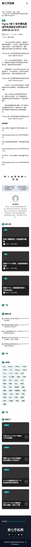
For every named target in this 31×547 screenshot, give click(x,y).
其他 (4, 20)
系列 (23, 394)
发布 (16, 380)
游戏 (18, 394)
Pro (11, 370)
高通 (23, 401)
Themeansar (15, 544)
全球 (24, 377)
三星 (17, 373)
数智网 (17, 387)
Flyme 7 (5, 37)
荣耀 (22, 397)
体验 (19, 377)
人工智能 (12, 377)
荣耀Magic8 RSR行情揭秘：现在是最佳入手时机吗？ (12, 325)
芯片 (11, 397)
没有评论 (20, 34)
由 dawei (7, 34)
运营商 (11, 401)
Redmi (25, 370)
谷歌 (5, 401)
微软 (11, 383)
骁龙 (18, 401)
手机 (5, 387)
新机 (23, 387)
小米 (22, 380)
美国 (5, 397)
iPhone (18, 366)
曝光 (24, 390)
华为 (11, 380)
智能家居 (17, 390)
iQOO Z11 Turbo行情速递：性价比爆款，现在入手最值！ (12, 338)
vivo (5, 373)
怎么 (16, 383)
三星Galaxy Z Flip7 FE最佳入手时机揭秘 (13, 319)
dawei (16, 204)
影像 (5, 383)
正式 (12, 394)
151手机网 (17, 521)
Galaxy (11, 366)
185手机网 (23, 521)
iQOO (24, 366)
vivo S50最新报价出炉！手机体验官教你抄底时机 (13, 332)
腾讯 (9, 37)
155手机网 (11, 521)
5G (4, 366)
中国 (22, 373)
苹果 (16, 397)
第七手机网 (8, 3)
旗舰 (5, 390)
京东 (5, 377)
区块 (5, 380)
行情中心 (7, 425)
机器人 (5, 394)
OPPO (5, 370)
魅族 (13, 37)
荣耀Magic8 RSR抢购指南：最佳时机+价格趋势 (12, 345)
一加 (11, 373)
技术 (11, 387)
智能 (11, 390)
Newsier (21, 542)
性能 (22, 383)
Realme (18, 370)
